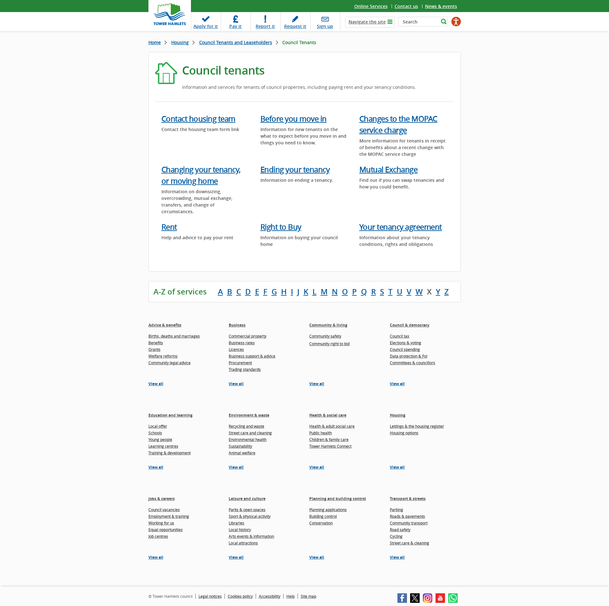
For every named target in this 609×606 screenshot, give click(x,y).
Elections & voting (405, 342)
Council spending (405, 349)
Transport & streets (408, 498)
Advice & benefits (164, 325)
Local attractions (243, 542)
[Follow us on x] (415, 598)
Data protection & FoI (408, 356)
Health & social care (327, 415)
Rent (169, 227)
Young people (160, 439)
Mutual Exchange (388, 169)
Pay (235, 26)
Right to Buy (280, 227)
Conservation (321, 522)
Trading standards (245, 369)
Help (290, 596)
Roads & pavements (407, 516)
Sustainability (240, 446)
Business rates (242, 342)
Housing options (404, 432)
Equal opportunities (165, 529)
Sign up (325, 26)
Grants (154, 349)
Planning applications (328, 509)
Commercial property (247, 336)
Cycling (396, 536)
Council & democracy (409, 325)
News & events (441, 6)
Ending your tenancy (295, 169)
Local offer (157, 426)
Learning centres (163, 446)
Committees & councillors (412, 362)
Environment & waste (249, 415)
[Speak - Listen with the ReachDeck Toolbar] (456, 21)
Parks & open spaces (247, 509)
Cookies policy (240, 596)
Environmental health (247, 439)
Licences (236, 349)
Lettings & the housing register (417, 426)
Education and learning (170, 415)
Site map (308, 596)
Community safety (325, 336)
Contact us (406, 6)
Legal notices (210, 596)
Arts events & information (251, 536)
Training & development (169, 452)
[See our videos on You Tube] (440, 598)
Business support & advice (252, 356)
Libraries (236, 522)
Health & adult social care (332, 426)
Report (265, 26)
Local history (240, 529)
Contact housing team (198, 119)
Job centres (158, 536)
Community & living (328, 325)
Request (295, 26)
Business (237, 325)
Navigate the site (367, 22)
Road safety (400, 529)
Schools (155, 432)
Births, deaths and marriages (174, 336)
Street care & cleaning (409, 542)
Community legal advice (169, 362)
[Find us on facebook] (402, 598)
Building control (323, 516)
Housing (180, 42)
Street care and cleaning (250, 432)
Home (154, 42)
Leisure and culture (247, 498)
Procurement (240, 362)
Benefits (155, 342)
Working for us (161, 522)
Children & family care (329, 439)
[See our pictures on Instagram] (427, 598)
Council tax (399, 336)
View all (155, 383)
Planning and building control (337, 498)
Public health (320, 432)
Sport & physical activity (250, 516)
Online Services (371, 6)
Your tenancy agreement (400, 227)
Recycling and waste (246, 426)
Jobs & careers (161, 498)
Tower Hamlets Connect (330, 446)
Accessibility (269, 596)
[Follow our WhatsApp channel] (453, 598)
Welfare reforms (163, 356)
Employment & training (168, 516)
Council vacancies (164, 509)
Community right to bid (329, 343)
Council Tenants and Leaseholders (235, 42)
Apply (205, 26)
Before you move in (293, 119)
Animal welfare (242, 452)
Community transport (409, 522)
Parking (396, 509)
